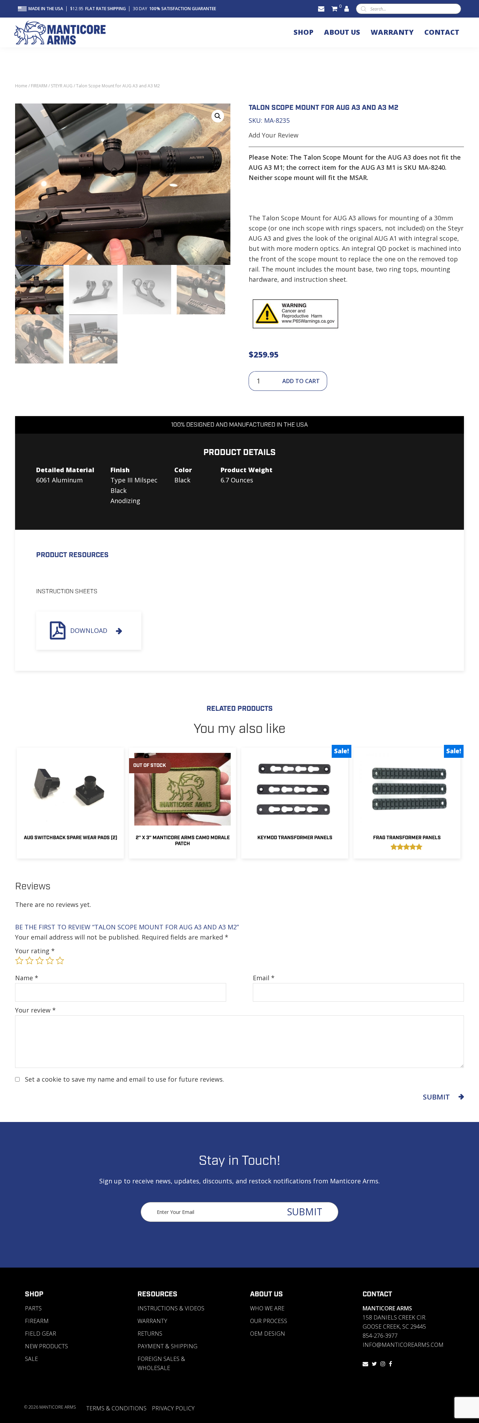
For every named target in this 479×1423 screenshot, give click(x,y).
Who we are (267, 1308)
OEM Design (267, 1333)
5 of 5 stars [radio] (60, 960)
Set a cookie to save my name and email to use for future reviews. (124, 1079)
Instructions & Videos (170, 1308)
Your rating (35, 951)
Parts (33, 1308)
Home (21, 86)
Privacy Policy (173, 1408)
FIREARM (39, 86)
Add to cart (301, 381)
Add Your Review (273, 135)
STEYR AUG (62, 86)
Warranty (152, 1321)
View (45, 803)
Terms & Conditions (116, 1408)
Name (26, 978)
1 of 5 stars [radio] (19, 960)
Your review (35, 1010)
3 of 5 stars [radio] (39, 960)
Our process (268, 1321)
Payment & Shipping (167, 1346)
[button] (217, 116)
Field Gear (40, 1333)
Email (264, 978)
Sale (31, 1359)
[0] (334, 9)
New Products (46, 1346)
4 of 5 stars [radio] (50, 960)
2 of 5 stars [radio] (29, 960)
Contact (377, 1294)
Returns (149, 1333)
